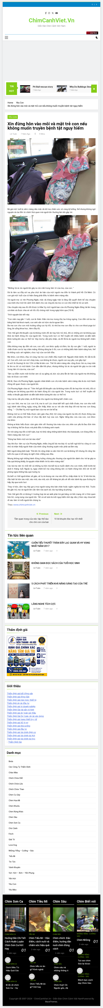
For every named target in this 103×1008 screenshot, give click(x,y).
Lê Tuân (13, 134)
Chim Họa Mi (14, 800)
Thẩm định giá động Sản (18, 697)
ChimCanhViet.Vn (51, 20)
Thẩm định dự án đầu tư (18, 703)
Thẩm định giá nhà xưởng (18, 726)
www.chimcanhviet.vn (24, 504)
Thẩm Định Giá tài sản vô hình (20, 709)
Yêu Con (12, 117)
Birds (11, 761)
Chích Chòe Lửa (16, 784)
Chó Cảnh (13, 828)
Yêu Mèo (12, 890)
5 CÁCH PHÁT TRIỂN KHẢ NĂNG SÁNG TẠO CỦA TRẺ (60, 583)
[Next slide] (96, 4)
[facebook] (45, 13)
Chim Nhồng (83, 940)
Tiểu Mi (12, 856)
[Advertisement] (51, 61)
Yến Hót (12, 878)
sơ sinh (50, 494)
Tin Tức (12, 862)
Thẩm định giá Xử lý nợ (17, 722)
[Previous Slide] (92, 4)
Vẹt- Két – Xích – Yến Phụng (21, 873)
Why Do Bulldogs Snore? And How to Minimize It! (78, 87)
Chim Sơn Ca (14, 823)
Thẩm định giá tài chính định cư (21, 732)
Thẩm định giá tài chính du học (21, 739)
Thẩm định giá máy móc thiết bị (21, 700)
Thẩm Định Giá (15, 742)
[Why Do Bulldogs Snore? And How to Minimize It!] (46, 88)
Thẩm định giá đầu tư (17, 729)
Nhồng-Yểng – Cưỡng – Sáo (21, 850)
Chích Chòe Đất (16, 778)
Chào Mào (13, 772)
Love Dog (13, 845)
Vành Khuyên (14, 867)
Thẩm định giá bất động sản (20, 693)
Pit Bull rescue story (27, 87)
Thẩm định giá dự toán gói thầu (21, 713)
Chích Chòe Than (16, 789)
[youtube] (57, 13)
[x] (53, 13)
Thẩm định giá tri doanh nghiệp (21, 706)
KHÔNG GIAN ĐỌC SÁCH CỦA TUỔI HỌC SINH (56, 563)
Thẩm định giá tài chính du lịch (21, 735)
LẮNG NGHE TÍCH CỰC (44, 604)
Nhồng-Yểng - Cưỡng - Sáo (87, 935)
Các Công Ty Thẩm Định (19, 767)
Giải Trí (12, 839)
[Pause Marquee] (94, 89)
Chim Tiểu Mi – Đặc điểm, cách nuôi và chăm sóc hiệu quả (39, 942)
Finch (11, 834)
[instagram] (49, 13)
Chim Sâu (13, 817)
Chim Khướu (14, 806)
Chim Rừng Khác (16, 811)
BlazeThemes (51, 1001)
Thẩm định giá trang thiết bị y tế (22, 719)
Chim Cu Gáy (14, 795)
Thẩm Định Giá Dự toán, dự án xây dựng (25, 716)
